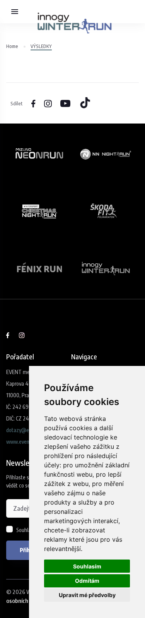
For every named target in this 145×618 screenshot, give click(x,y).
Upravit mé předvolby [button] (87, 595)
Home (12, 46)
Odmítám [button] (87, 580)
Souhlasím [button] (87, 566)
